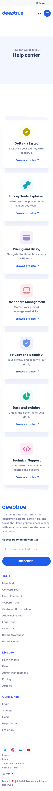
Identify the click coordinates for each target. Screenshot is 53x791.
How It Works (10, 659)
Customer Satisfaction (16, 609)
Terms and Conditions (13, 763)
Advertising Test (12, 615)
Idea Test (8, 583)
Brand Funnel (10, 641)
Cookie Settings (10, 767)
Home (5, 717)
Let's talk (8, 730)
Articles (7, 685)
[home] (12, 13)
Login (39, 13)
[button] (39, 3)
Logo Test (8, 622)
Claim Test (9, 628)
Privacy (6, 755)
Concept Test (10, 589)
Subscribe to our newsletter (20, 539)
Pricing (6, 679)
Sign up (7, 710)
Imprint (5, 759)
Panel (5, 666)
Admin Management (15, 672)
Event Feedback (12, 596)
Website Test (10, 602)
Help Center (9, 723)
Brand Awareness (13, 635)
